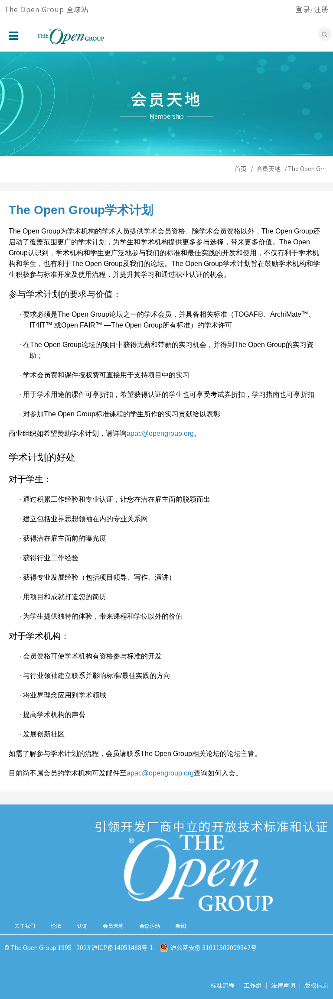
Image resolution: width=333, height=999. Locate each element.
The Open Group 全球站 (46, 9)
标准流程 (222, 986)
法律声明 (283, 986)
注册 (321, 9)
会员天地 (268, 169)
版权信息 (316, 986)
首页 (241, 169)
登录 (303, 9)
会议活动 (149, 925)
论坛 (56, 925)
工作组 (253, 986)
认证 (82, 925)
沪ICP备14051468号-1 (122, 948)
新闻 (181, 925)
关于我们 (24, 925)
